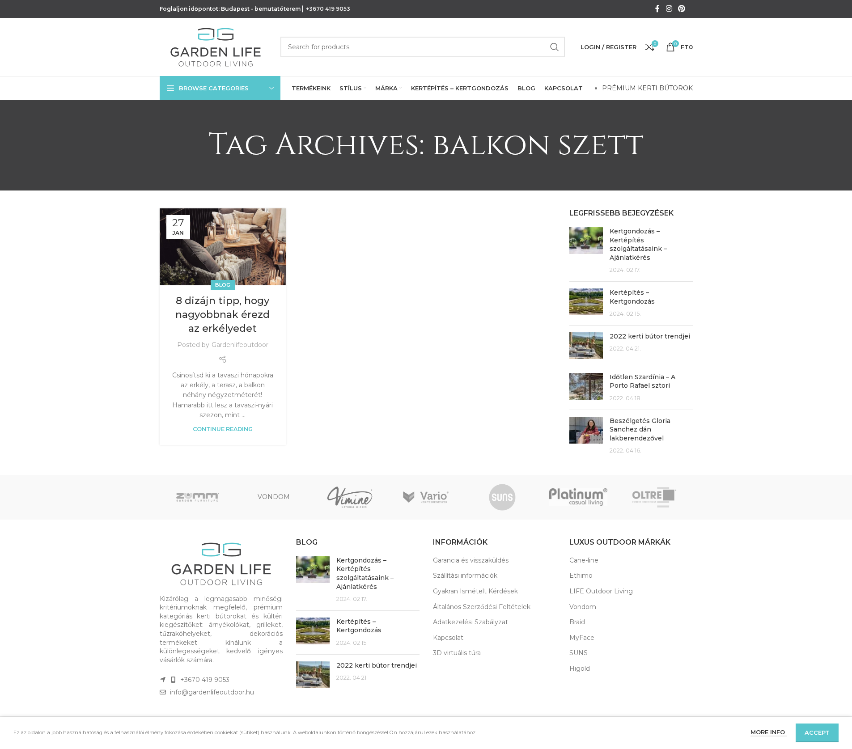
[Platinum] (578, 497)
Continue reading (223, 429)
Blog (222, 285)
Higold (579, 668)
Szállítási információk (465, 575)
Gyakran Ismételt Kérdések (475, 591)
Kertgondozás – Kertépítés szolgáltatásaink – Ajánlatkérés (638, 244)
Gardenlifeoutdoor (240, 345)
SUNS (578, 653)
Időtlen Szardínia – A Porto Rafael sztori (642, 381)
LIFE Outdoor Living (601, 591)
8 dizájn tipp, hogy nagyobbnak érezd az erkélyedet (222, 314)
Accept (817, 732)
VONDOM (274, 497)
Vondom (582, 607)
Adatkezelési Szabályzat (470, 622)
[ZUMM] (198, 497)
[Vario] (426, 497)
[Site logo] (215, 46)
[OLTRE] (654, 497)
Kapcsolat (448, 638)
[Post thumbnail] (586, 251)
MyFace (581, 638)
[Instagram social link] (669, 9)
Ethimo (581, 575)
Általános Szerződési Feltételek (481, 607)
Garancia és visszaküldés (471, 560)
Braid (577, 622)
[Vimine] (350, 497)
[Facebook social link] (657, 9)
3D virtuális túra (457, 653)
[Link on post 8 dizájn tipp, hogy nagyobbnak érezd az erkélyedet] (223, 246)
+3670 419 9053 (328, 8)
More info (768, 732)
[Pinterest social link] (681, 9)
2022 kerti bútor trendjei (650, 336)
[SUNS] (502, 497)
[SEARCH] (554, 47)
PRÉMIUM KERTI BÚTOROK (647, 88)
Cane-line (583, 560)
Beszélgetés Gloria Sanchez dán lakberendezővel (640, 429)
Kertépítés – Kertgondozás (632, 296)
